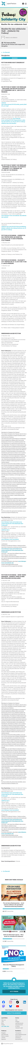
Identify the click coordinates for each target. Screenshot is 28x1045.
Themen (3, 1037)
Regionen (3, 1039)
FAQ (16, 1020)
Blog (2, 1023)
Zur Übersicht (6, 52)
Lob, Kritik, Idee (5, 1026)
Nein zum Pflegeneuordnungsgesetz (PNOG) (13, 965)
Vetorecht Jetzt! (19, 1028)
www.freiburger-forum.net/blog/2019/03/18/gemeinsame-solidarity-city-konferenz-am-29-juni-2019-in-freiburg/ (13, 120)
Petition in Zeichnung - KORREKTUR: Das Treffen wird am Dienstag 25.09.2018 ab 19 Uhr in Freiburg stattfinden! (13, 238)
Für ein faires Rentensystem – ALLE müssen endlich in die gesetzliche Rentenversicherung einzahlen (13, 904)
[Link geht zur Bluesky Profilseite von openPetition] (10, 1006)
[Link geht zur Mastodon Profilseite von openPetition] (3, 1006)
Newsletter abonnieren (14, 1013)
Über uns (3, 1020)
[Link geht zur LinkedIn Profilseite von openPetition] (24, 1002)
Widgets (17, 1021)
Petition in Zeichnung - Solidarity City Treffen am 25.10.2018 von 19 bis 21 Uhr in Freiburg (14, 261)
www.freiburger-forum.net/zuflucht (10, 539)
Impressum (18, 1037)
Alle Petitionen (4, 1034)
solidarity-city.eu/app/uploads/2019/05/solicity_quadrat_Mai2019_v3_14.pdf (14, 104)
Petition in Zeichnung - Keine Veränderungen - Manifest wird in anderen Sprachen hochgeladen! (13, 576)
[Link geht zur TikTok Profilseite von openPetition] (17, 1002)
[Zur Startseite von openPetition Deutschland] (9, 3)
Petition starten (5, 1036)
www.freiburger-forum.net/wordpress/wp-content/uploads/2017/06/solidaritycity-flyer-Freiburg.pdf (12, 523)
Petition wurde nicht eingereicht (12, 62)
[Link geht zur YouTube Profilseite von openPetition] (17, 1006)
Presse (3, 1024)
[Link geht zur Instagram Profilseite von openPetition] (10, 1002)
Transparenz (18, 1033)
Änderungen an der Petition (11, 333)
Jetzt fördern (14, 991)
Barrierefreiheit (18, 1039)
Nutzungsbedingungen (20, 1034)
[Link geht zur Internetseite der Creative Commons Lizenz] (2, 1043)
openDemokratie (19, 1023)
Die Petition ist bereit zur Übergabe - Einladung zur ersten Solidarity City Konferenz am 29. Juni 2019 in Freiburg (13, 89)
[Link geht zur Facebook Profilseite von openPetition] (3, 1002)
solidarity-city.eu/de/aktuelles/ (8, 123)
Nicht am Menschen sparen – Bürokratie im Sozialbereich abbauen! (13, 935)
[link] (26, 4)
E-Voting (17, 1026)
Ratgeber (3, 1033)
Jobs (2, 1021)
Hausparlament (19, 1024)
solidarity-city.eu (5, 530)
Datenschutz (18, 1036)
